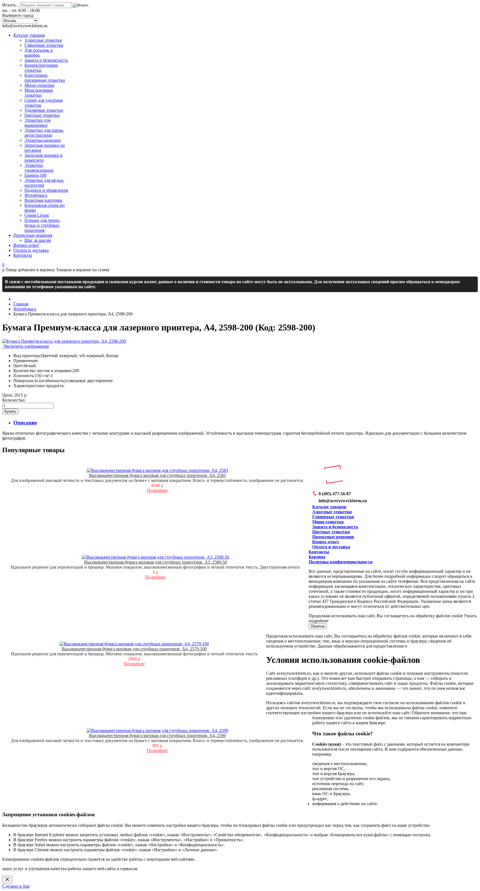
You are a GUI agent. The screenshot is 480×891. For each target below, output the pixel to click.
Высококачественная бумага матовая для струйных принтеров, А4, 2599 (157, 735)
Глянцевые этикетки (333, 516)
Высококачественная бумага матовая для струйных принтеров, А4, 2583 (157, 475)
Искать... (10, 5)
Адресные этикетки (332, 511)
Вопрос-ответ (325, 541)
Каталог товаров (329, 506)
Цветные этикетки (331, 531)
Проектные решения (333, 536)
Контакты (319, 551)
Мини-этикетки (328, 521)
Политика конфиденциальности (340, 561)
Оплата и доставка (331, 546)
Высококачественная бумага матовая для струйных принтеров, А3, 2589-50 (155, 562)
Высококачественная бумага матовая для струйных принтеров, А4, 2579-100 (134, 648)
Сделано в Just (15, 886)
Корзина (317, 556)
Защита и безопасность (335, 526)
